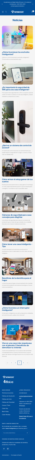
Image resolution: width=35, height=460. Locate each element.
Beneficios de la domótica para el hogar (16, 279)
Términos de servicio (7, 393)
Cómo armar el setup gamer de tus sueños (17, 180)
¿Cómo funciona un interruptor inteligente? (15, 309)
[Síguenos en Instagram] (8, 449)
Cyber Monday (6, 414)
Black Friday (5, 411)
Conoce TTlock (6, 405)
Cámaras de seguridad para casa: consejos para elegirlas (17, 216)
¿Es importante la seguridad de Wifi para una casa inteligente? (15, 88)
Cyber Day (5, 408)
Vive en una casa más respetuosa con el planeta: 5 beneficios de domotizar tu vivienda (17, 345)
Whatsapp (22, 405)
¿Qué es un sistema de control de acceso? (16, 146)
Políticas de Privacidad (8, 402)
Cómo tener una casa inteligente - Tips (17, 245)
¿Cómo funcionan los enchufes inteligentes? (15, 53)
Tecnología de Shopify (16, 455)
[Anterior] (8, 363)
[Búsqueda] (6, 12)
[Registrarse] (27, 432)
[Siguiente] (27, 363)
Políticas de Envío (7, 399)
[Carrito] (32, 12)
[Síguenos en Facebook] (4, 449)
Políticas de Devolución (8, 396)
